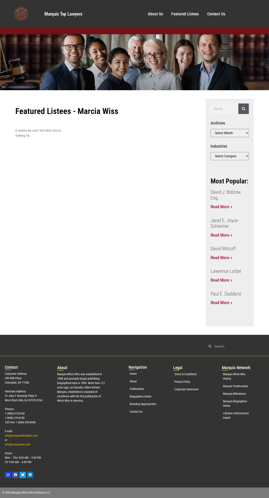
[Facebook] (15, 475)
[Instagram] (8, 475)
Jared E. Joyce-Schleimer (225, 223)
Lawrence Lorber (226, 271)
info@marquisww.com (17, 444)
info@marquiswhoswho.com (21, 435)
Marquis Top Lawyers (63, 14)
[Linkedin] (30, 475)
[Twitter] (23, 475)
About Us (155, 13)
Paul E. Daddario (226, 294)
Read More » (221, 206)
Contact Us (216, 13)
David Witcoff (223, 249)
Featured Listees (185, 13)
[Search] (243, 108)
